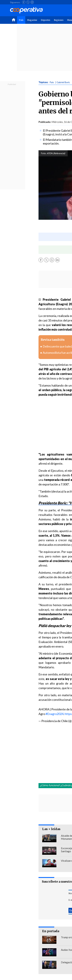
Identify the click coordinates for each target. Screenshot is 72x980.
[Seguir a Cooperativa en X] (28, 2)
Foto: (43, 153)
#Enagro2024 (54, 714)
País (21, 20)
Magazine (32, 20)
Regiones (58, 20)
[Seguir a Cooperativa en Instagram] (32, 2)
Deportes (45, 20)
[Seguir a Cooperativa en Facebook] (23, 2)
